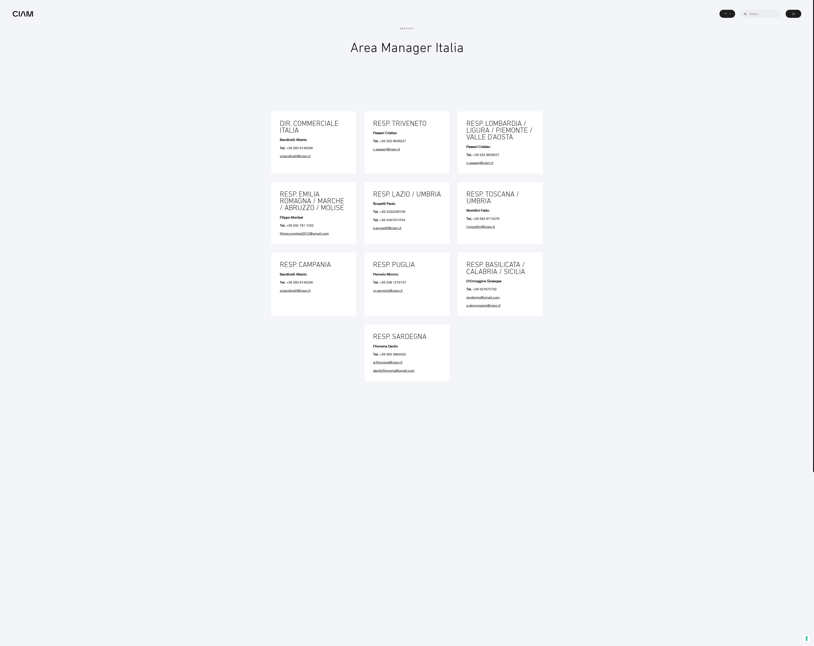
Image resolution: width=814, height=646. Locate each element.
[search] (745, 14)
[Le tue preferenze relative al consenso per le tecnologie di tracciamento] (807, 639)
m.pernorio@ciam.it (388, 290)
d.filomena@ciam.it (387, 362)
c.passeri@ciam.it (386, 149)
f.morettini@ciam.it (480, 227)
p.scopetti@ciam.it (387, 228)
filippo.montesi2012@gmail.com (304, 233)
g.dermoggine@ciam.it (483, 305)
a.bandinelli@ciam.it (295, 156)
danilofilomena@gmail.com (394, 370)
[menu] (793, 14)
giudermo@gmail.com (483, 297)
